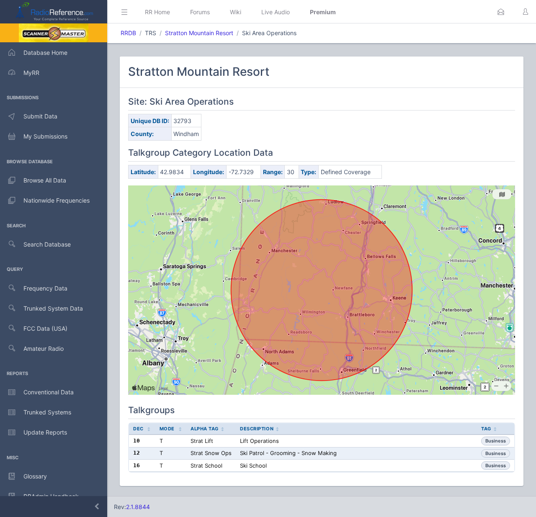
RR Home (157, 11)
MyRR (31, 72)
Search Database (47, 244)
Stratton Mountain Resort (199, 32)
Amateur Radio (43, 348)
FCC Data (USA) (45, 328)
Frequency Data (45, 288)
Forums (200, 11)
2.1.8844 (138, 506)
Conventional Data (48, 392)
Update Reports (45, 432)
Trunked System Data (53, 308)
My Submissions (45, 136)
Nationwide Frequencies (56, 200)
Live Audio (275, 11)
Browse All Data (44, 180)
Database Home (45, 52)
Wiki (235, 11)
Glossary (35, 476)
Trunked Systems (47, 412)
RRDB (128, 32)
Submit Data (40, 116)
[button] (501, 11)
